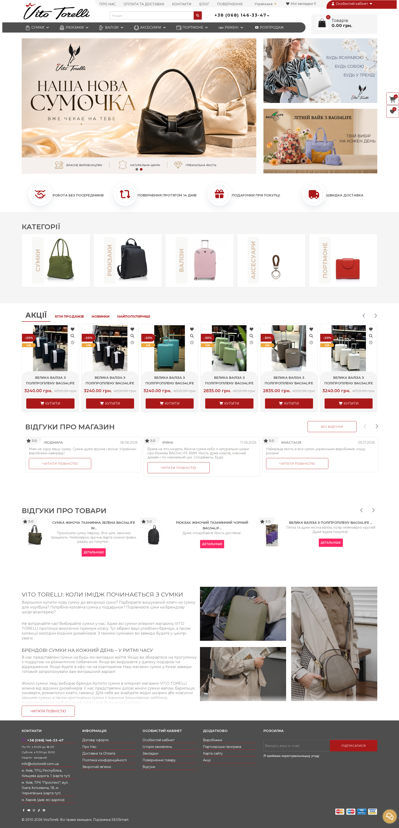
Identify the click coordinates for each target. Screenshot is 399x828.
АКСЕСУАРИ (150, 27)
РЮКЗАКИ (75, 27)
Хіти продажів (69, 316)
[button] (137, 169)
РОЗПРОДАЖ (271, 27)
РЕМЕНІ (232, 27)
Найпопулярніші (133, 316)
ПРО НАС (107, 4)
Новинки (100, 316)
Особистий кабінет (352, 4)
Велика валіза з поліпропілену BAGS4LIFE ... (50, 383)
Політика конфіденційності (104, 760)
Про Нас (89, 747)
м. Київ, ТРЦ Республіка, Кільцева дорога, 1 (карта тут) (46, 773)
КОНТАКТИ (181, 4)
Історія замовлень (157, 747)
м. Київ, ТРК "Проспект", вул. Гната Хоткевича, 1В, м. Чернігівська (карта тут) (45, 787)
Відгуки (148, 767)
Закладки (150, 753)
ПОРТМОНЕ (192, 27)
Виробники (212, 740)
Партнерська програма (222, 747)
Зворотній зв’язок (96, 767)
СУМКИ (37, 27)
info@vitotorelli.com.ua (40, 764)
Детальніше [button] (29, 552)
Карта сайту (213, 753)
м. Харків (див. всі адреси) (43, 800)
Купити (52, 403)
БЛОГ (204, 4)
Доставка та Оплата (98, 753)
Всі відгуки (332, 427)
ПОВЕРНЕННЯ (230, 4)
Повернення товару (159, 760)
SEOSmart (120, 820)
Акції (36, 315)
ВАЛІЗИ (112, 27)
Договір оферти (95, 740)
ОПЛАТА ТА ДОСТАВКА (144, 4)
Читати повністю (60, 463)
